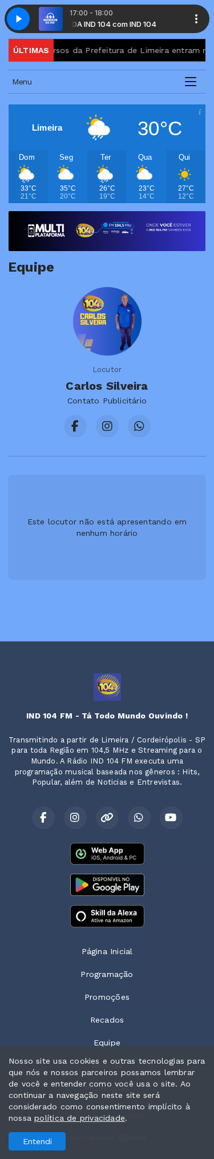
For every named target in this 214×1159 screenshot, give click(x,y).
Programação (106, 974)
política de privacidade (79, 1117)
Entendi (37, 1141)
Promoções (107, 996)
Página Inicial (107, 951)
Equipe (107, 1042)
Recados (107, 1019)
